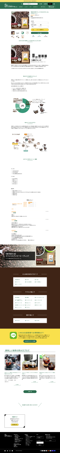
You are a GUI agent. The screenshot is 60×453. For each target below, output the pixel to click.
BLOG (37, 434)
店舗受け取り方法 (17, 439)
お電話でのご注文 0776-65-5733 (51, 7)
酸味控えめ (18, 279)
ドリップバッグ (28, 441)
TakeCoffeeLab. (20, 450)
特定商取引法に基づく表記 (17, 444)
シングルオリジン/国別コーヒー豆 (30, 436)
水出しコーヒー (28, 302)
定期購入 (27, 297)
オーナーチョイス (19, 284)
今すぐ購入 (40, 33)
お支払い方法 (16, 435)
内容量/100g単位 (33, 24)
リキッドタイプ (38, 302)
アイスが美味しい (38, 281)
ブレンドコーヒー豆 (29, 300)
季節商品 (17, 297)
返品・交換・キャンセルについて (19, 438)
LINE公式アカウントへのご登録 (39, 437)
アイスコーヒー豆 (19, 302)
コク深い (37, 279)
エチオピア (18, 320)
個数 (40, 24)
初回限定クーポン (17, 441)
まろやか (27, 279)
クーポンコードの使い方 (18, 440)
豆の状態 (32, 21)
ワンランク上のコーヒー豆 (40, 297)
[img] (14, 211)
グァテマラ (27, 320)
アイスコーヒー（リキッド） (29, 440)
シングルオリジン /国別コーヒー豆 (19, 300)
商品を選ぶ (15, 6)
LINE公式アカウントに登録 (30, 341)
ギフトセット (28, 307)
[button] (33, 15)
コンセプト (26, 6)
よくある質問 (16, 437)
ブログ (30, 6)
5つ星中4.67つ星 (19, 203)
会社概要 (15, 445)
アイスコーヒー (28, 438)
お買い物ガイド (35, 6)
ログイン (50, 3)
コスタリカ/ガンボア (16, 170)
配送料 (33, 17)
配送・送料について (17, 436)
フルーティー (18, 281)
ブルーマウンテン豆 (39, 300)
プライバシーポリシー (17, 443)
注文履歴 (40, 3)
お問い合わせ (43, 6)
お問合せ (50, 440)
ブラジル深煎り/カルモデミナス (17, 173)
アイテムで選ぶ (29, 292)
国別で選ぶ (29, 315)
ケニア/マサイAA (15, 172)
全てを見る (37, 320)
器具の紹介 (21, 6)
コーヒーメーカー (19, 307)
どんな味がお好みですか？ (29, 274)
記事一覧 (30, 391)
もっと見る (17, 384)
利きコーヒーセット (28, 442)
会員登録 (45, 3)
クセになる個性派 (29, 281)
